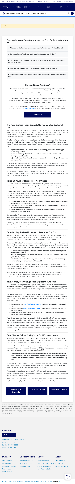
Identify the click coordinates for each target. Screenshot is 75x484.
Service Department (44, 466)
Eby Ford (4, 481)
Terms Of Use (20, 481)
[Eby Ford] (7, 7)
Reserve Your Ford (26, 463)
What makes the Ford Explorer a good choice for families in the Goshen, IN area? (36, 48)
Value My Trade (25, 466)
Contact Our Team (59, 389)
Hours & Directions (61, 466)
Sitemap (27, 481)
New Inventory (7, 460)
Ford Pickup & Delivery (45, 469)
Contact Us (37, 115)
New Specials (6, 469)
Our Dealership (60, 460)
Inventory (6, 457)
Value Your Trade (37, 389)
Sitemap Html (35, 481)
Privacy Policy (12, 481)
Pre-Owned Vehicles (9, 466)
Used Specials (7, 472)
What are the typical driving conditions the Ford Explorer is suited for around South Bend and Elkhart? (36, 61)
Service (41, 457)
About (58, 457)
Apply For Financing (26, 460)
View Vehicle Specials (16, 390)
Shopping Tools (27, 457)
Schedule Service (43, 460)
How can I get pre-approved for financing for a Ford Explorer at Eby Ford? (34, 68)
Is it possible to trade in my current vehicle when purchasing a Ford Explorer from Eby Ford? (37, 75)
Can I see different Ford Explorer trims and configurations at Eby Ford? (33, 54)
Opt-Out (49, 481)
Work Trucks (6, 463)
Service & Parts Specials (46, 463)
